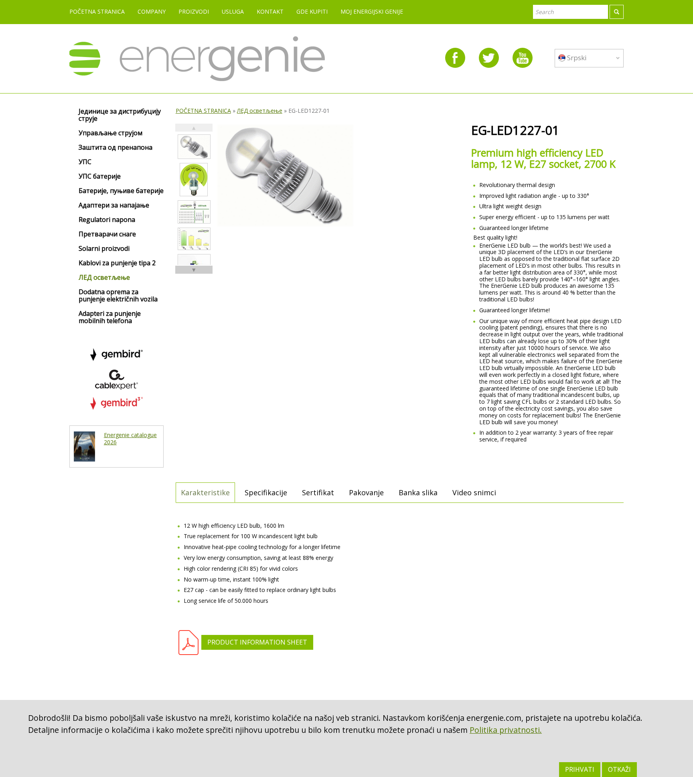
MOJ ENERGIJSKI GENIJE (371, 11)
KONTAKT (270, 11)
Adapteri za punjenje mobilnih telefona (110, 317)
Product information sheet (257, 642)
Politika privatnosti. (506, 729)
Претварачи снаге (107, 234)
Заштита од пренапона (115, 148)
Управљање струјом (110, 133)
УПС (85, 162)
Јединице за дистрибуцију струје (120, 115)
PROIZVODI (193, 11)
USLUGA (233, 11)
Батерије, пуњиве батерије (121, 191)
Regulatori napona (107, 220)
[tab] (205, 492)
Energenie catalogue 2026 (130, 438)
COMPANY (152, 11)
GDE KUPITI (312, 11)
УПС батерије (100, 177)
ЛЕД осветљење (259, 110)
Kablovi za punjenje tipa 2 (117, 263)
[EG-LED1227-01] (194, 146)
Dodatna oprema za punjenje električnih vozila (118, 295)
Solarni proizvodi (104, 249)
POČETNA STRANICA (97, 11)
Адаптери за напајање (114, 205)
